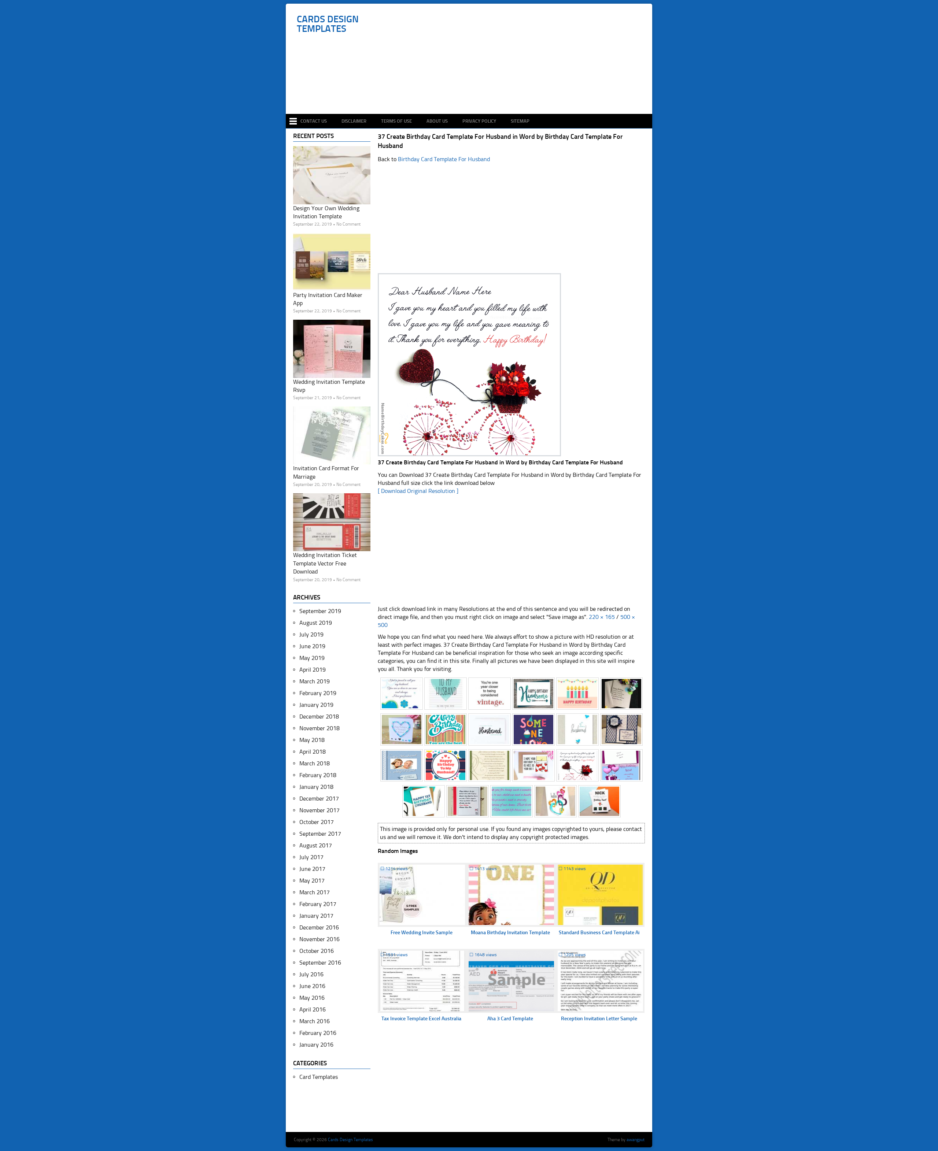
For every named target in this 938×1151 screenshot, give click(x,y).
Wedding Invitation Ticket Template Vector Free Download (325, 563)
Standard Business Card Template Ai (599, 932)
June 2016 (312, 986)
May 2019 (312, 657)
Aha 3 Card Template (510, 1019)
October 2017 (316, 821)
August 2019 (315, 622)
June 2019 (312, 646)
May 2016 (312, 997)
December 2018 (319, 716)
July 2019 (311, 634)
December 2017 (319, 798)
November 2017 (319, 810)
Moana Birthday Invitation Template (510, 932)
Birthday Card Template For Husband (444, 159)
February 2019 (317, 693)
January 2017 (316, 915)
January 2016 (316, 1044)
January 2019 (316, 704)
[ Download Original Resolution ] (418, 490)
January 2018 (316, 786)
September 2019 (320, 611)
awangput (636, 1139)
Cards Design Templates (328, 24)
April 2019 (312, 669)
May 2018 (312, 739)
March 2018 (314, 763)
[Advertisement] (473, 92)
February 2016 (317, 1032)
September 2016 (320, 962)
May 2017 (312, 880)
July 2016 (311, 974)
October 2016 (316, 950)
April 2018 (312, 751)
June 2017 (312, 868)
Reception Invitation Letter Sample (599, 1019)
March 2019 (314, 681)
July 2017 (311, 857)
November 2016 (319, 939)
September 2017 (320, 833)
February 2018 (317, 775)
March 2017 (314, 892)
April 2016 (312, 1009)
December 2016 (319, 927)
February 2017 (317, 904)
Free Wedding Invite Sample (422, 932)
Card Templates (318, 1076)
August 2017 (315, 845)
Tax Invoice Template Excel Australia (421, 1019)
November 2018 (319, 728)
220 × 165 (602, 616)
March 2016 (314, 1021)
